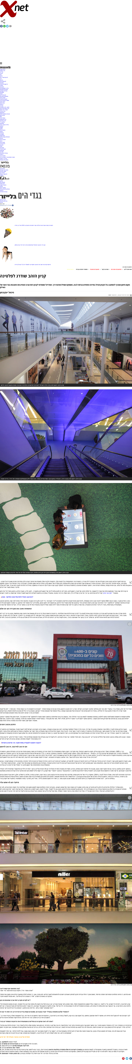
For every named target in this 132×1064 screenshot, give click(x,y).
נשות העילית (3, 171)
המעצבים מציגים (4, 96)
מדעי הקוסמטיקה (4, 88)
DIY (1, 116)
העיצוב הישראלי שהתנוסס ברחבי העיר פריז (30, 245)
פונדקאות (2, 135)
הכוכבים (2, 87)
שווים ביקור (2, 97)
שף (1, 74)
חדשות (1, 104)
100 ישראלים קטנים (5, 137)
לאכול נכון (2, 172)
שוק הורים (2, 142)
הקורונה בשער (49, 225)
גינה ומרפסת (3, 119)
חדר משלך (2, 70)
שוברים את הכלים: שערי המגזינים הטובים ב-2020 (34, 225)
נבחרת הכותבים (4, 153)
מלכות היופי (3, 187)
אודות (1, 202)
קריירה (1, 72)
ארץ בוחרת (2, 111)
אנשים (1, 126)
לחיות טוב (2, 168)
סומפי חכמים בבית (4, 100)
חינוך (1, 141)
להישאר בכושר (3, 174)
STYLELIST (3, 81)
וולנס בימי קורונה (4, 170)
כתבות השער (3, 185)
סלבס (1, 186)
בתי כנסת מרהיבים (4, 108)
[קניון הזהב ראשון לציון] (66, 662)
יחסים (1, 131)
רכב (1, 78)
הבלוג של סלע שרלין (5, 189)
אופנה (1, 85)
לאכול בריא (2, 156)
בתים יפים (2, 115)
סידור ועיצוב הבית (4, 124)
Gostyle (2, 92)
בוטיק (1, 181)
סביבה (1, 106)
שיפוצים (2, 123)
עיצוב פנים (2, 101)
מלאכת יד (2, 122)
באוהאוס (2, 112)
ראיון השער (2, 69)
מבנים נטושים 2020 (5, 114)
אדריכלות (2, 103)
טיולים (1, 138)
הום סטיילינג (3, 95)
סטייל (1, 73)
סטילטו (1, 83)
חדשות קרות (48, 264)
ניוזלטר (1, 175)
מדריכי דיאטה (3, 158)
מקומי (1, 127)
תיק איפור (2, 183)
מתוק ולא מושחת (4, 160)
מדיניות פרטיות (3, 201)
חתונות (1, 145)
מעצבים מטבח (3, 99)
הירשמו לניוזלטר (4, 84)
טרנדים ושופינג (3, 91)
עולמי (1, 128)
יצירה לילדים (3, 120)
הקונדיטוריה (3, 149)
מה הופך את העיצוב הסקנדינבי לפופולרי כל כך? (33, 264)
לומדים (1, 151)
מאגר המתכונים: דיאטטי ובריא (7, 157)
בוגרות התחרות (3, 191)
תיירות (1, 80)
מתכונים (2, 147)
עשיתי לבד (2, 118)
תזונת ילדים (3, 139)
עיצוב (1, 93)
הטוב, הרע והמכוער (4, 107)
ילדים (1, 76)
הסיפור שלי (2, 130)
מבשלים (2, 150)
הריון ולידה (2, 143)
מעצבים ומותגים (4, 89)
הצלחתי (2, 133)
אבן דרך (43, 245)
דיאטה (1, 154)
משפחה (2, 134)
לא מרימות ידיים (4, 77)
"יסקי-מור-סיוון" (107, 593)
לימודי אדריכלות (4, 110)
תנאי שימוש (3, 199)
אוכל (1, 146)
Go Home (2, 182)
